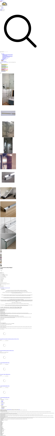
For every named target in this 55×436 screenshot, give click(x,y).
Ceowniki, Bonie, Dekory (5, 55)
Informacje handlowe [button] (2, 318)
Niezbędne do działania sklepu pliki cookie (5, 412)
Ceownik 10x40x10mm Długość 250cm (4, 362)
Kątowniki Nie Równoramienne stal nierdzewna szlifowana (4, 68)
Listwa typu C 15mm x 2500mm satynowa (5, 374)
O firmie (2, 401)
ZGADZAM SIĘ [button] (1, 420)
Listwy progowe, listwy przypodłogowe (3, 69)
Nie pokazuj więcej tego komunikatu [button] (3, 410)
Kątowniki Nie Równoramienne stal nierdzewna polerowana (4, 67)
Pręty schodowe (4, 58)
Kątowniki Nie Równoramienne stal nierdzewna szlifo (7, 56)
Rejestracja (2, 404)
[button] (0, 1)
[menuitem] (20, 56)
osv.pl (19, 409)
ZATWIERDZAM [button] (2, 418)
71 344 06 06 (1, 0)
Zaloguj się (2, 7)
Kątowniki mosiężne (4, 57)
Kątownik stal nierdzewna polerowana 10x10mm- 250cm (7, 350)
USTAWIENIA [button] (1, 419)
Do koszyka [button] (7, 340)
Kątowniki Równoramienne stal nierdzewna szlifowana (4, 65)
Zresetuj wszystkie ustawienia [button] (3, 435)
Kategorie (1, 63)
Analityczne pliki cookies (2, 415)
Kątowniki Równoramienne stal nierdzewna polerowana (8, 54)
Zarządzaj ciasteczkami (9, 409)
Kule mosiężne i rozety (3, 71)
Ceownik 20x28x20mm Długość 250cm (4, 397)
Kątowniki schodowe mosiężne (4, 70)
